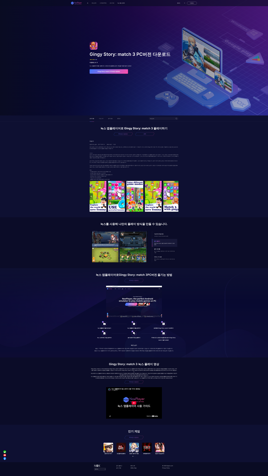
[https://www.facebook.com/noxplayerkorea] (4, 458)
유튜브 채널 (133, 468)
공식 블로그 (119, 465)
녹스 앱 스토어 (121, 3)
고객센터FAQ (103, 3)
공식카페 (112, 3)
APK (145, 134)
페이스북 (133, 465)
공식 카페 (118, 468)
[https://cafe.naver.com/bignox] (4, 451)
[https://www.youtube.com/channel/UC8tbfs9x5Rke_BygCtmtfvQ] (4, 455)
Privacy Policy (166, 468)
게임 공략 (94, 3)
